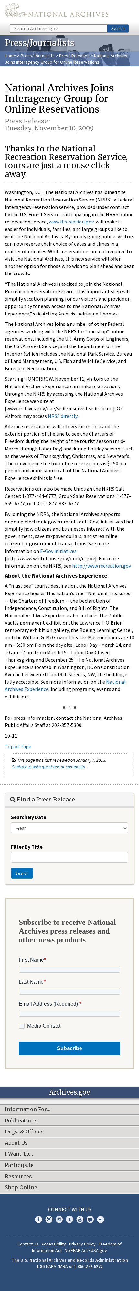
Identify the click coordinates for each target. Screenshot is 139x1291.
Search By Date (28, 817)
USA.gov (99, 1250)
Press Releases (74, 55)
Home (10, 55)
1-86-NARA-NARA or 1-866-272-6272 (70, 1266)
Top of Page (18, 746)
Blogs (90, 1219)
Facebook (38, 1219)
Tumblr (69, 1219)
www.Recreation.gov (71, 221)
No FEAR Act (76, 1250)
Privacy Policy (82, 1244)
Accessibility (53, 1244)
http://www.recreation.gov (101, 566)
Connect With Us (69, 1209)
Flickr (100, 1219)
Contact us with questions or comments (48, 766)
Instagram (59, 1219)
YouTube (80, 1219)
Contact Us (27, 1244)
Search (118, 28)
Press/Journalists (38, 55)
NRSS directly (62, 416)
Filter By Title (27, 846)
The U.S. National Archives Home (56, 11)
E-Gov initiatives (58, 551)
